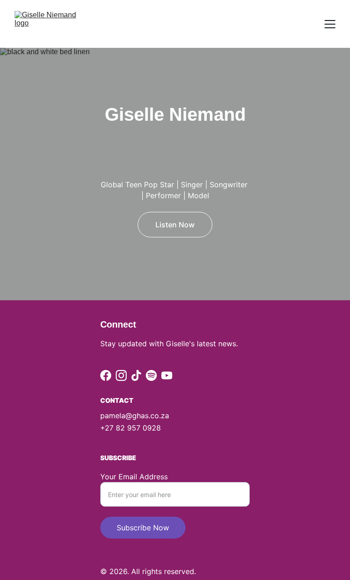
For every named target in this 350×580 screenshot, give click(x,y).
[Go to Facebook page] (105, 375)
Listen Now (175, 224)
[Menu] (329, 24)
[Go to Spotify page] (151, 375)
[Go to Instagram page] (121, 375)
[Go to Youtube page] (166, 375)
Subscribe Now (143, 527)
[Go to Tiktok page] (136, 375)
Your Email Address (134, 476)
